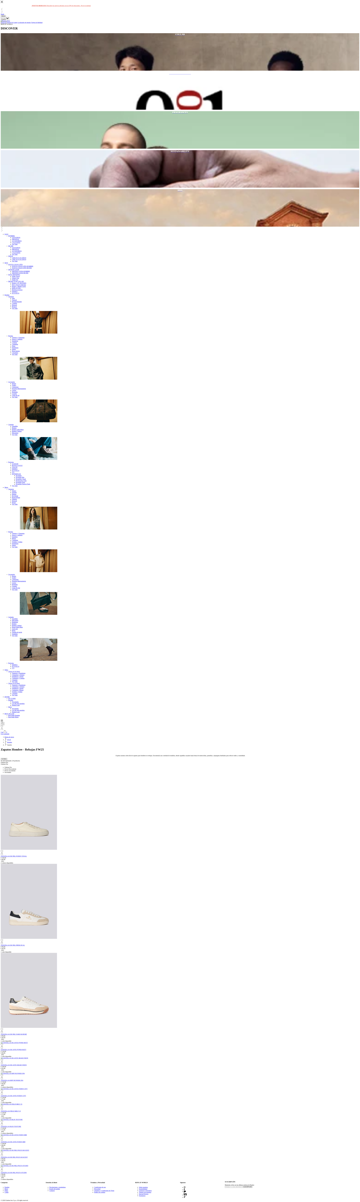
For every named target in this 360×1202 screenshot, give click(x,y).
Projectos (11, 462)
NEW (6, 263)
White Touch (16, 276)
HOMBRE (11, 236)
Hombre (6, 295)
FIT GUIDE (12, 698)
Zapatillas (15, 426)
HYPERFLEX (16, 474)
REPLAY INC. (16, 288)
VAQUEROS (16, 237)
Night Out (15, 280)
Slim (13, 298)
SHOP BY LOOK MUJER (20, 273)
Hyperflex (19, 475)
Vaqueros (11, 296)
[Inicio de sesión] (2, 729)
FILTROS (4, 759)
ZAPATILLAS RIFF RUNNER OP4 (12, 1080)
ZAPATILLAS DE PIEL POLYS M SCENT (14, 1157)
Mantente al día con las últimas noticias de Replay (239, 1185)
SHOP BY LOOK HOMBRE (21, 271)
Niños (6, 670)
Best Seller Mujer (13, 717)
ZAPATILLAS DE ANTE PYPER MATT (13, 1049)
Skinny (14, 491)
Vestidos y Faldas (17, 542)
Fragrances (142, 1195)
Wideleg (14, 499)
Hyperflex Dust (20, 482)
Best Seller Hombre (14, 715)
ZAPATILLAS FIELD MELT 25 (11, 1111)
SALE (6, 234)
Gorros (14, 390)
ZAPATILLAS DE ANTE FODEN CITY (13, 1096)
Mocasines (15, 433)
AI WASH (15, 464)
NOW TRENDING (14, 274)
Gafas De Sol (16, 588)
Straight (14, 492)
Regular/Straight (17, 301)
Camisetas (15, 344)
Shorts (14, 349)
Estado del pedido (54, 1189)
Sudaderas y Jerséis (17, 676)
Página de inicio (9, 737)
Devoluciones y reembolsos (57, 1187)
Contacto (52, 1190)
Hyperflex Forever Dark (23, 484)
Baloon (14, 494)
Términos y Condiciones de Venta (104, 1190)
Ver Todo (15, 244)
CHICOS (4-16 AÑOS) (19, 258)
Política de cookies (99, 1192)
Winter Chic (15, 278)
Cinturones (15, 387)
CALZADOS (16, 242)
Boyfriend (15, 496)
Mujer (6, 487)
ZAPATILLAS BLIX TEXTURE (11, 1126)
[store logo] (5, 21)
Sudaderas (15, 341)
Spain (2, 14)
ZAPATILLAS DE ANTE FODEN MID (13, 1142)
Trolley (14, 385)
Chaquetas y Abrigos (18, 675)
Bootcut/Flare (16, 497)
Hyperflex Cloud (21, 479)
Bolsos (14, 383)
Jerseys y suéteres (17, 339)
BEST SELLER (9, 714)
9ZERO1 (15, 291)
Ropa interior (16, 351)
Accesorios (11, 382)
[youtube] (185, 1191)
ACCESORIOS (17, 241)
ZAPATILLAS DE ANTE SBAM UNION (14, 1065)
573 (13, 472)
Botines (14, 428)
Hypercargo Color (21, 480)
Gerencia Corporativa (145, 1190)
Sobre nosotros (143, 1187)
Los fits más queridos (18, 703)
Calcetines (15, 353)
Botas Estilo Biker (17, 627)
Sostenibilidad (143, 1189)
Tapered (14, 300)
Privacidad (97, 1189)
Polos (13, 346)
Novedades (15, 702)
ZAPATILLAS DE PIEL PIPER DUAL (13, 945)
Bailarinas (15, 622)
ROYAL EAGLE (17, 290)
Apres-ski (15, 629)
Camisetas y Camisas (18, 678)
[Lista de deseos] (2, 727)
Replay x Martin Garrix (19, 286)
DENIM (6, 697)
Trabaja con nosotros (145, 1192)
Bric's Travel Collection (19, 285)
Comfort (14, 303)
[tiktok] (184, 1197)
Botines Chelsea (17, 431)
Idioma (3, 16)
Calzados (11, 424)
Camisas (14, 342)
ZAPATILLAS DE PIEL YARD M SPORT (14, 1034)
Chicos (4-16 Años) (14, 671)
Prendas (10, 336)
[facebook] (184, 1190)
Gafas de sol (15, 395)
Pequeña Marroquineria (19, 388)
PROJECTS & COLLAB (16, 281)
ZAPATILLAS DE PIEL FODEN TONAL (14, 856)
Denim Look (16, 705)
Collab (6, 1192)
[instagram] (184, 1187)
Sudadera (15, 537)
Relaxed (14, 305)
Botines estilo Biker (18, 429)
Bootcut (14, 307)
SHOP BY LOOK (13, 269)
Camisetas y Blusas (17, 690)
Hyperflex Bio (20, 477)
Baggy (14, 502)
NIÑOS (10, 256)
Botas (13, 630)
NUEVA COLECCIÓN (15, 264)
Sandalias (15, 634)
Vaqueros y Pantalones (18, 673)
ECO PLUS (15, 293)
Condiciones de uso (100, 1187)
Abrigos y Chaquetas (18, 337)
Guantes (14, 394)
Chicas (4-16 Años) (14, 683)
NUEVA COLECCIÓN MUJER (22, 268)
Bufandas (15, 392)
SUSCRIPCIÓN (247, 1187)
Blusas (14, 538)
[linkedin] (185, 1195)
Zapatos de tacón (17, 632)
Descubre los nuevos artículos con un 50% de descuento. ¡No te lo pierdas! (61, 5)
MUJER (10, 246)
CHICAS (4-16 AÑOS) (19, 259)
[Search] (2, 723)
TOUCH (14, 467)
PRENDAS (15, 239)
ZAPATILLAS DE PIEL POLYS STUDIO (14, 1172)
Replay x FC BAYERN (19, 283)
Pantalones (15, 347)
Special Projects (143, 1194)
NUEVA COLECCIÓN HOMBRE (22, 266)
